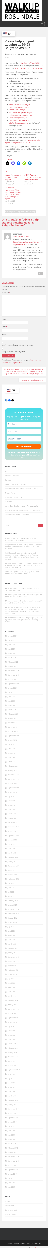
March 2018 (12, 1044)
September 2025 (14, 684)
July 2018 (11, 1026)
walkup (21, 54)
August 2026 (12, 636)
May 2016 (11, 1135)
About (7, 471)
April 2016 (11, 1139)
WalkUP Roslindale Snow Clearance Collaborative (23, 510)
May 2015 (11, 1187)
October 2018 (13, 1013)
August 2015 (12, 1174)
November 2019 (13, 961)
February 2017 (13, 1100)
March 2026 (12, 658)
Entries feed (9, 1206)
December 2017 (13, 1057)
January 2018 (12, 1052)
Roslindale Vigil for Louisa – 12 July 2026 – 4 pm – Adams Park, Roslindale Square (23, 573)
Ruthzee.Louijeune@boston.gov (20, 115)
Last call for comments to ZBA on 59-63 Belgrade (13, 177)
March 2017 (12, 1096)
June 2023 (11, 801)
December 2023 (13, 775)
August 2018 (12, 1022)
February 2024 (13, 766)
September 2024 (14, 736)
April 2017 (11, 1091)
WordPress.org (10, 1214)
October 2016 (13, 1113)
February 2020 (13, 948)
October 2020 (13, 918)
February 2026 (13, 662)
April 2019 (11, 992)
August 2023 (12, 792)
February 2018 (13, 1048)
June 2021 (11, 888)
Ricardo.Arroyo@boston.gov (19, 107)
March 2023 (12, 814)
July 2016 (11, 1126)
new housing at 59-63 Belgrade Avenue (29, 68)
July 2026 (11, 640)
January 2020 (12, 953)
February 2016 (13, 1148)
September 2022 (14, 835)
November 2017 (13, 1061)
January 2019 (12, 1005)
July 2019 (11, 979)
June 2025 (11, 697)
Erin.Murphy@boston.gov (18, 118)
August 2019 (12, 974)
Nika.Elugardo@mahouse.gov (19, 120)
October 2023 (13, 783)
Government (32, 54)
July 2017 (11, 1078)
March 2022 (12, 853)
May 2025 (11, 701)
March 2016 (12, 1144)
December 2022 (13, 822)
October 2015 (13, 1165)
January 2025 (12, 718)
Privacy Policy (10, 493)
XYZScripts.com (35, 1247)
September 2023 (14, 788)
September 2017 (14, 1070)
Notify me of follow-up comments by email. (17, 345)
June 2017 (11, 1083)
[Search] (40, 525)
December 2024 (13, 723)
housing (32, 212)
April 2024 (11, 757)
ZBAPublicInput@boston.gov (19, 104)
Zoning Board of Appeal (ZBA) (29, 63)
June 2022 (11, 844)
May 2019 (11, 987)
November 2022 (13, 827)
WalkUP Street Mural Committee (17, 515)
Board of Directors (12, 476)
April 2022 (11, 848)
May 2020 (11, 935)
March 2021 (12, 896)
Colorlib (22, 1244)
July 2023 (11, 796)
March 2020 (12, 944)
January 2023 (12, 818)
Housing (7, 57)
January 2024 (12, 770)
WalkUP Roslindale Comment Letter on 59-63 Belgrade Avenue (32, 177)
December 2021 (13, 866)
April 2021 (11, 892)
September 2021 (14, 879)
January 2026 (12, 666)
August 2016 (12, 1122)
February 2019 (13, 1000)
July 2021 (11, 883)
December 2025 (13, 671)
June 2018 (11, 1031)
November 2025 (13, 675)
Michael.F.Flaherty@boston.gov (20, 112)
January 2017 (12, 1104)
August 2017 (12, 1074)
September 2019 (14, 970)
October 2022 (13, 831)
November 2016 (13, 1109)
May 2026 (11, 649)
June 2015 (11, 1183)
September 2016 (14, 1117)
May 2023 (11, 805)
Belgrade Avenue (22, 212)
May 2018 (11, 1035)
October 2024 (13, 731)
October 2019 (13, 966)
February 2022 (13, 857)
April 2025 (11, 705)
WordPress (37, 1244)
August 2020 (12, 922)
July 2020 (11, 927)
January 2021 (12, 905)
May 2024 (11, 753)
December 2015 (13, 1157)
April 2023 (11, 809)
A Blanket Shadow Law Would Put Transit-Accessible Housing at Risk (20, 539)
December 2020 (13, 909)
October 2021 (13, 874)
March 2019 (12, 996)
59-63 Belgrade (10, 212)
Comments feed (11, 1210)
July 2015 (11, 1178)
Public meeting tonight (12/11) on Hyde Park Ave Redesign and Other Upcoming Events (24, 619)
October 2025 (13, 679)
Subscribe (8, 502)
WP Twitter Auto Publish (15, 1247)
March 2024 (12, 762)
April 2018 (11, 1039)
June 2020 (11, 931)
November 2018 (13, 1009)
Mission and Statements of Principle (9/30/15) (21, 489)
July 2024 (11, 744)
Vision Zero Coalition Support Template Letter (21, 506)
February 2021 (13, 901)
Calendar (8, 480)
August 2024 (12, 740)
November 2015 (13, 1161)
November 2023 (13, 779)
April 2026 (11, 653)
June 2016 (11, 1131)
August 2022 (12, 840)
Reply (40, 273)
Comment (6, 293)
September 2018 (14, 1018)
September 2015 (14, 1170)
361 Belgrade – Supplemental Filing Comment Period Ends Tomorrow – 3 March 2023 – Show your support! (13, 193)
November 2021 (13, 870)
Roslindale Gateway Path (14, 497)
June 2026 (11, 645)
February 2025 (13, 714)
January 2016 (12, 1152)
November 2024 (13, 727)
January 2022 (12, 861)
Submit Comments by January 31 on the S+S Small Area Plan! (23, 589)
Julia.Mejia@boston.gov (17, 110)
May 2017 (11, 1087)
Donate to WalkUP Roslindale (15, 484)
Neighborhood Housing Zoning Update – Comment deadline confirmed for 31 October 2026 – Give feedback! (23, 547)
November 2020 (13, 914)
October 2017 (13, 1065)
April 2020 (11, 940)
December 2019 (13, 957)
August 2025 (12, 688)
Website (4, 335)
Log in (7, 1201)
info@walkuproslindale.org (18, 123)
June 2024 (11, 749)
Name (4, 319)
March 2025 (12, 710)
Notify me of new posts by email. (14, 351)
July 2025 (11, 692)
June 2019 (11, 983)
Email (4, 327)
